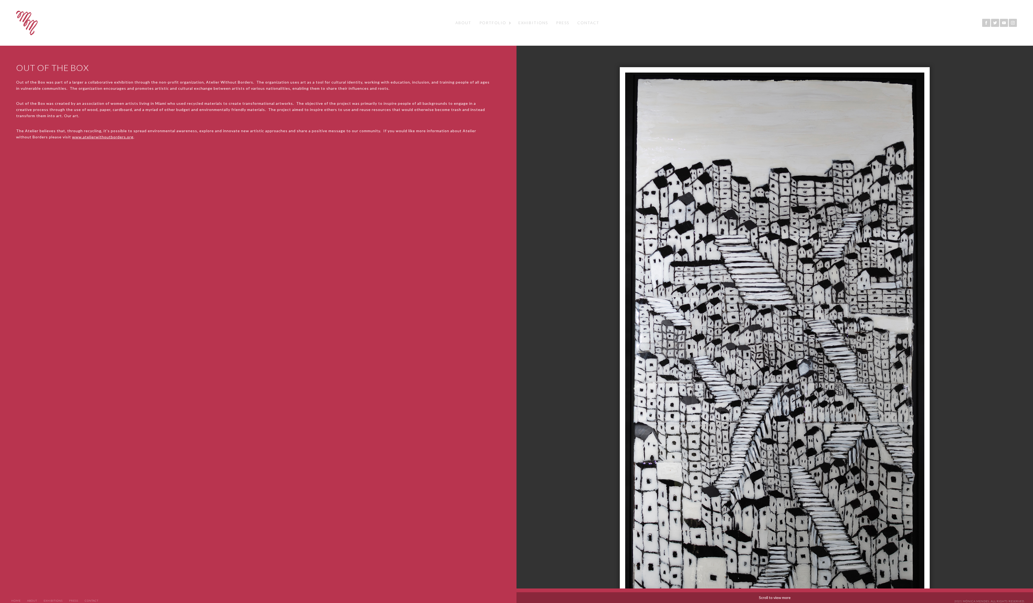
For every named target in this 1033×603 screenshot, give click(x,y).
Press (562, 22)
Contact (588, 22)
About (463, 22)
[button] (494, 23)
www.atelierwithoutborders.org (102, 137)
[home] (27, 23)
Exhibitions (533, 22)
